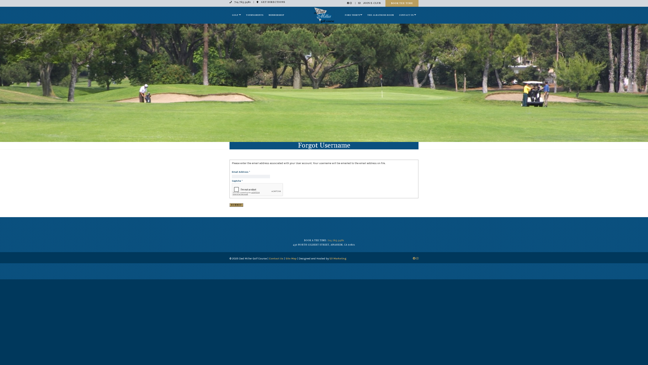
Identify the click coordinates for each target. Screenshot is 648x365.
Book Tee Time (402, 3)
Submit (236, 205)
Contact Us (406, 15)
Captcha (237, 180)
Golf (235, 15)
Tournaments (254, 15)
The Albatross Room (380, 15)
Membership (276, 15)
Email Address (241, 172)
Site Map (291, 258)
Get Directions (273, 2)
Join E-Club (372, 3)
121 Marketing (337, 258)
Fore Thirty (352, 15)
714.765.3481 (242, 2)
